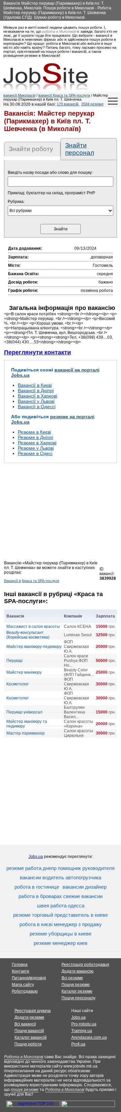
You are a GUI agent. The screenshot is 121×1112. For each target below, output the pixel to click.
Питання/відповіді (29, 978)
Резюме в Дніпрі (35, 437)
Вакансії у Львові (36, 401)
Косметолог (17, 684)
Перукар (14, 660)
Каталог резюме (77, 991)
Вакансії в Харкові (37, 396)
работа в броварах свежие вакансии (60, 896)
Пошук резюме (76, 984)
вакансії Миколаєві (19, 95)
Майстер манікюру (24, 672)
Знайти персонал (79, 149)
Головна (20, 964)
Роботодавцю (25, 991)
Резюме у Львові (36, 448)
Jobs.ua (36, 856)
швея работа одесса (60, 905)
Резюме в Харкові (37, 442)
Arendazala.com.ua (89, 1037)
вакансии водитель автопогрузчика (60, 877)
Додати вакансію (77, 971)
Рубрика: (16, 201)
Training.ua (81, 1030)
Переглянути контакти (37, 352)
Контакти (20, 971)
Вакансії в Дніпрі (36, 390)
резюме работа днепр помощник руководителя (60, 868)
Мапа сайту (23, 984)
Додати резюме (29, 1017)
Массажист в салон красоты (33, 626)
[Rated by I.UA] (88, 1105)
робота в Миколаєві (59, 31)
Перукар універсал (24, 712)
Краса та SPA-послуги (40, 581)
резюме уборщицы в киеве (60, 933)
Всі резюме (72, 978)
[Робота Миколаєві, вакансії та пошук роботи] (45, 77)
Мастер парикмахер (25, 733)
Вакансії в (12, 581)
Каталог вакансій (30, 1037)
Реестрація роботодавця (85, 964)
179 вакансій (67, 104)
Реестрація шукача (32, 1010)
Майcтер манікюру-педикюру (34, 646)
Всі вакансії (25, 1024)
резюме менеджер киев (60, 943)
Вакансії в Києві (35, 385)
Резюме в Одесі (35, 453)
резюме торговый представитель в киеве (60, 915)
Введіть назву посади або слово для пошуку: (50, 172)
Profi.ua (78, 1044)
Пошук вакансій (29, 1030)
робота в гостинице (36, 887)
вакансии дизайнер (85, 887)
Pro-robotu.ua (83, 1024)
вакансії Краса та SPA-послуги (64, 95)
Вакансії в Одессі (36, 406)
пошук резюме (25, 1089)
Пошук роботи (28, 1044)
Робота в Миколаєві (23, 1056)
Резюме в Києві (34, 432)
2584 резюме (92, 104)
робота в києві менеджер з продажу (60, 924)
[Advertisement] (60, 514)
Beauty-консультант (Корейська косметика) (27, 635)
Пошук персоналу (78, 998)
